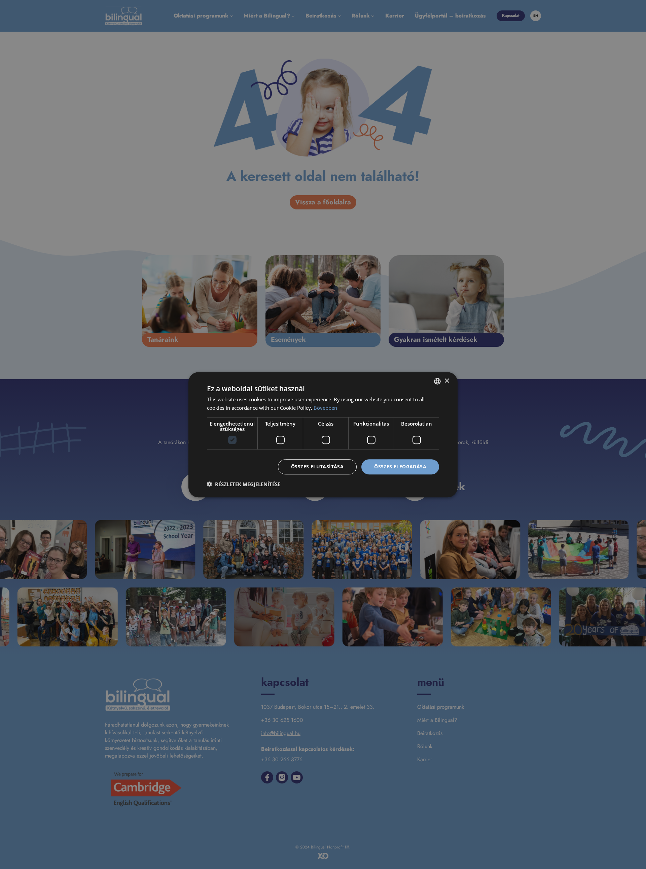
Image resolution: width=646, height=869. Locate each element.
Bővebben (325, 407)
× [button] (446, 380)
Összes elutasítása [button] (317, 466)
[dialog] (323, 434)
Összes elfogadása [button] (400, 466)
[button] (243, 484)
